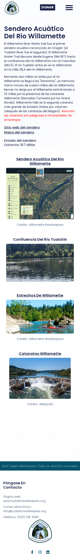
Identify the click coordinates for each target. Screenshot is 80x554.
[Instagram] (40, 552)
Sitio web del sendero (22, 127)
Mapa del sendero (19, 132)
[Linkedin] (48, 552)
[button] (69, 7)
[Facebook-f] (32, 552)
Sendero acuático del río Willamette (40, 161)
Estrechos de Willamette (40, 295)
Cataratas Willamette (40, 353)
